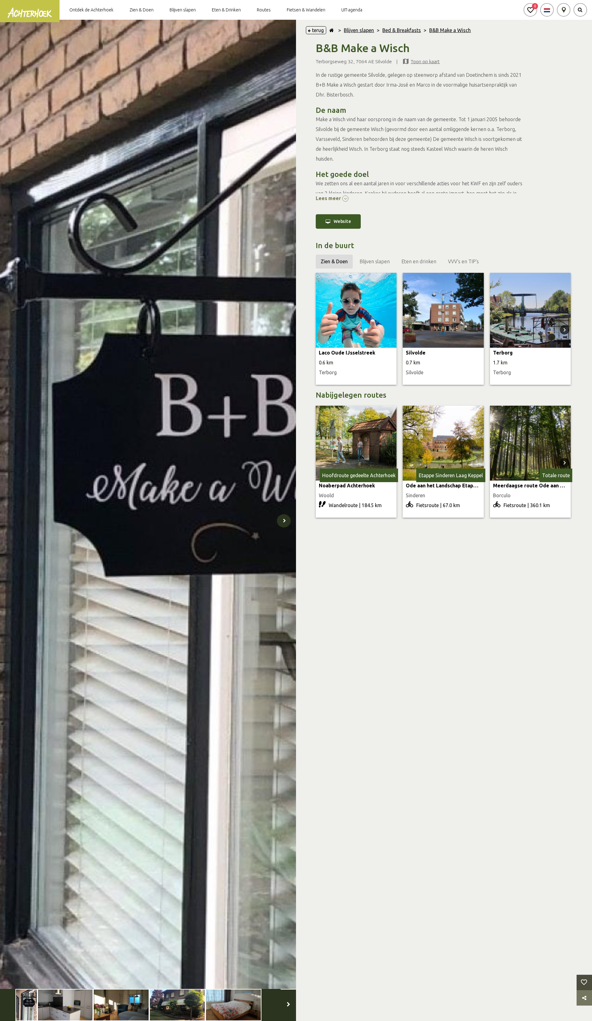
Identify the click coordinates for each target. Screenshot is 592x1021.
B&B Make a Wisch (450, 30)
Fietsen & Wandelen (306, 9)
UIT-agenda (351, 9)
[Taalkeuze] (547, 10)
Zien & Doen (142, 9)
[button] (530, 10)
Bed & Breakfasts (401, 30)
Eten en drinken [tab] (418, 261)
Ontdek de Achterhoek (91, 9)
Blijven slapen (183, 9)
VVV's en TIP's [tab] (463, 261)
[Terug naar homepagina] (331, 30)
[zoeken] (580, 10)
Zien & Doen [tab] (334, 261)
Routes (264, 9)
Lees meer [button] (329, 198)
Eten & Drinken (226, 9)
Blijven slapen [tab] (375, 261)
